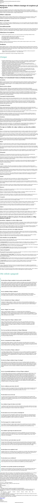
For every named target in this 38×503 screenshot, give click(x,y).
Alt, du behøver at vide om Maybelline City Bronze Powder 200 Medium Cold (20, 472)
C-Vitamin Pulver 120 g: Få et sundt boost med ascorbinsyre (12, 475)
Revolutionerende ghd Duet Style (5, 474)
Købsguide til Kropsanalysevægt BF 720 (27, 478)
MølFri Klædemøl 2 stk (22, 477)
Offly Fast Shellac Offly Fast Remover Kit (18, 479)
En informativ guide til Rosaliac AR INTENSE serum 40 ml (23, 473)
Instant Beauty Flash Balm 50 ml (15, 478)
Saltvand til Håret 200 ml (15, 474)
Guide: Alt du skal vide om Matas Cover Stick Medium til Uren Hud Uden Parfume (21, 476)
